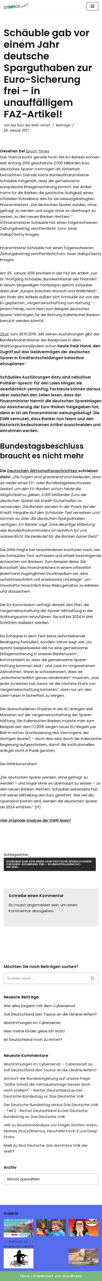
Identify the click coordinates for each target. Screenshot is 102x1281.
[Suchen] (92, 978)
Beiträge (63, 125)
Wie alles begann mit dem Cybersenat (39, 1005)
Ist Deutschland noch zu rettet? (33, 1039)
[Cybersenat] (17, 6)
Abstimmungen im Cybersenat (32, 1022)
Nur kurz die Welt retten (31, 125)
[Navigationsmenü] (92, 6)
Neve (25, 1276)
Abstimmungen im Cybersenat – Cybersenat (45, 1064)
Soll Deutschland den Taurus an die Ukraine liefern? (50, 1014)
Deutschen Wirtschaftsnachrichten (42, 470)
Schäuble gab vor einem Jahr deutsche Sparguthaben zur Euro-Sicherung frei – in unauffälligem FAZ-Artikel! (49, 864)
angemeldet (38, 904)
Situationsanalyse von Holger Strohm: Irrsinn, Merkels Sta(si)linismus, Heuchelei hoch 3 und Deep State (51, 1130)
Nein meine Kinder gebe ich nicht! (34, 1031)
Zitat (4, 334)
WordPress (72, 1276)
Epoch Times (37, 151)
